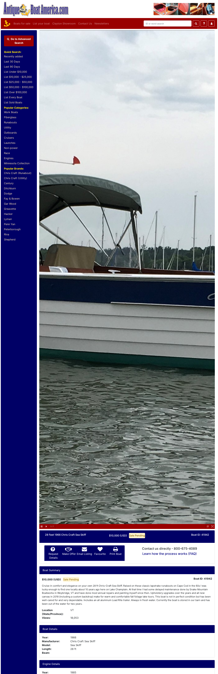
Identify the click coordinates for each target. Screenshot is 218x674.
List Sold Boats (13, 102)
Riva (6, 234)
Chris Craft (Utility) (15, 178)
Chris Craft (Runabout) (17, 173)
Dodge (8, 193)
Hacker (8, 214)
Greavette (10, 208)
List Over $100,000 (15, 92)
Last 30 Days (12, 61)
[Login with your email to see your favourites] (211, 23)
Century (9, 183)
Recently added (13, 56)
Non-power (11, 148)
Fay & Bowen (12, 198)
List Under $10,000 (15, 71)
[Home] (6, 23)
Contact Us (85, 23)
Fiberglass (10, 117)
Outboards (10, 132)
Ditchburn (10, 188)
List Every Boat (13, 97)
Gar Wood (10, 203)
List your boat (41, 23)
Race (7, 153)
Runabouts (10, 122)
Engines (8, 158)
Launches (9, 142)
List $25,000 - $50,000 (18, 82)
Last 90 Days (12, 66)
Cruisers (9, 137)
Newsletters (101, 23)
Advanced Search (21, 40)
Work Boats (11, 112)
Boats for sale (22, 23)
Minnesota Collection (17, 163)
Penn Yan (9, 224)
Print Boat (116, 553)
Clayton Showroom (64, 23)
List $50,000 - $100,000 (18, 87)
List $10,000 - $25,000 (18, 76)
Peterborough (12, 229)
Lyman (8, 219)
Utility (7, 127)
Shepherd (9, 239)
